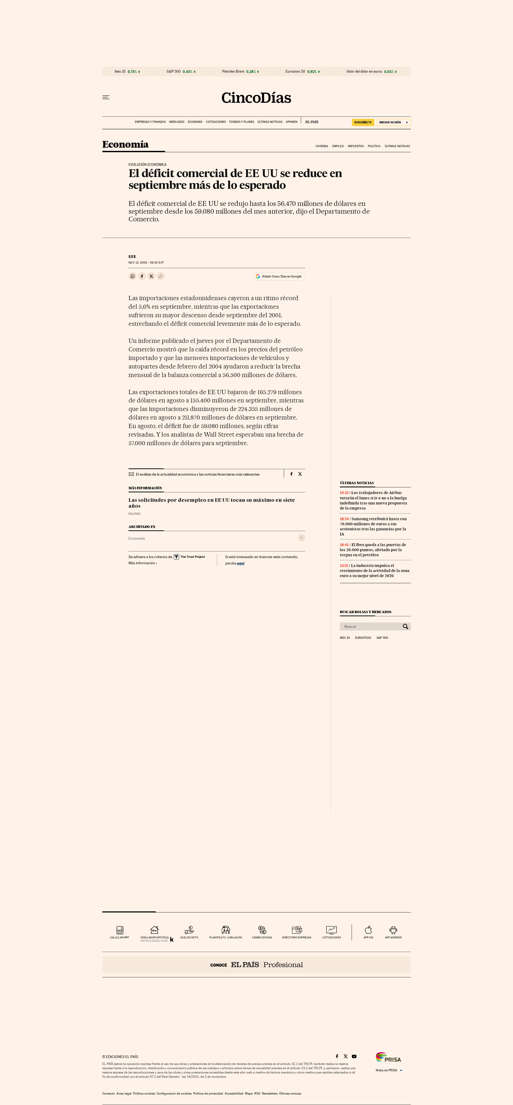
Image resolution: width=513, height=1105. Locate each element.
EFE (132, 256)
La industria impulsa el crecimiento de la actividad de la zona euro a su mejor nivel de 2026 (375, 570)
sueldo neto (189, 937)
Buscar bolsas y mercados (365, 612)
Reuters (135, 514)
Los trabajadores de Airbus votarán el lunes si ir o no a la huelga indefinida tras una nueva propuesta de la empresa (373, 500)
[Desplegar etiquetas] (301, 537)
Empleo (338, 146)
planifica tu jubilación (225, 937)
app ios (368, 937)
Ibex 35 (120, 71)
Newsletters (270, 1093)
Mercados (176, 122)
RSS (257, 1093)
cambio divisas (262, 937)
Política (374, 146)
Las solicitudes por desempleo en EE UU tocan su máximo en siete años (212, 503)
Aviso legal (123, 1093)
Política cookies (144, 1093)
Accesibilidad (234, 1093)
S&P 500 (174, 71)
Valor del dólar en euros (364, 71)
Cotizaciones (216, 122)
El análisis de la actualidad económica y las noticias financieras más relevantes (197, 474)
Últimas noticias (270, 122)
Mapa (249, 1093)
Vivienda (322, 146)
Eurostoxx (363, 638)
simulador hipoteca (155, 937)
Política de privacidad (208, 1093)
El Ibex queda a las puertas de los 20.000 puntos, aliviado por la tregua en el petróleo (373, 549)
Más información (142, 563)
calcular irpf (119, 937)
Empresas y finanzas (150, 122)
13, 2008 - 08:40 (146, 262)
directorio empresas (296, 937)
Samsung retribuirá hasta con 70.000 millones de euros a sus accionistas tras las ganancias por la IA (373, 526)
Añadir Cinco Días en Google (281, 276)
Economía (195, 122)
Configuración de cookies (174, 1093)
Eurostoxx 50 (295, 71)
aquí (240, 563)
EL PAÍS (309, 120)
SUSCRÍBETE (363, 122)
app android (393, 937)
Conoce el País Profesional (256, 964)
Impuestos (356, 146)
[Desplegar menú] (106, 97)
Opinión (291, 122)
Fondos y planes (241, 122)
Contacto (108, 1093)
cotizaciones (331, 937)
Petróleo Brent (233, 71)
